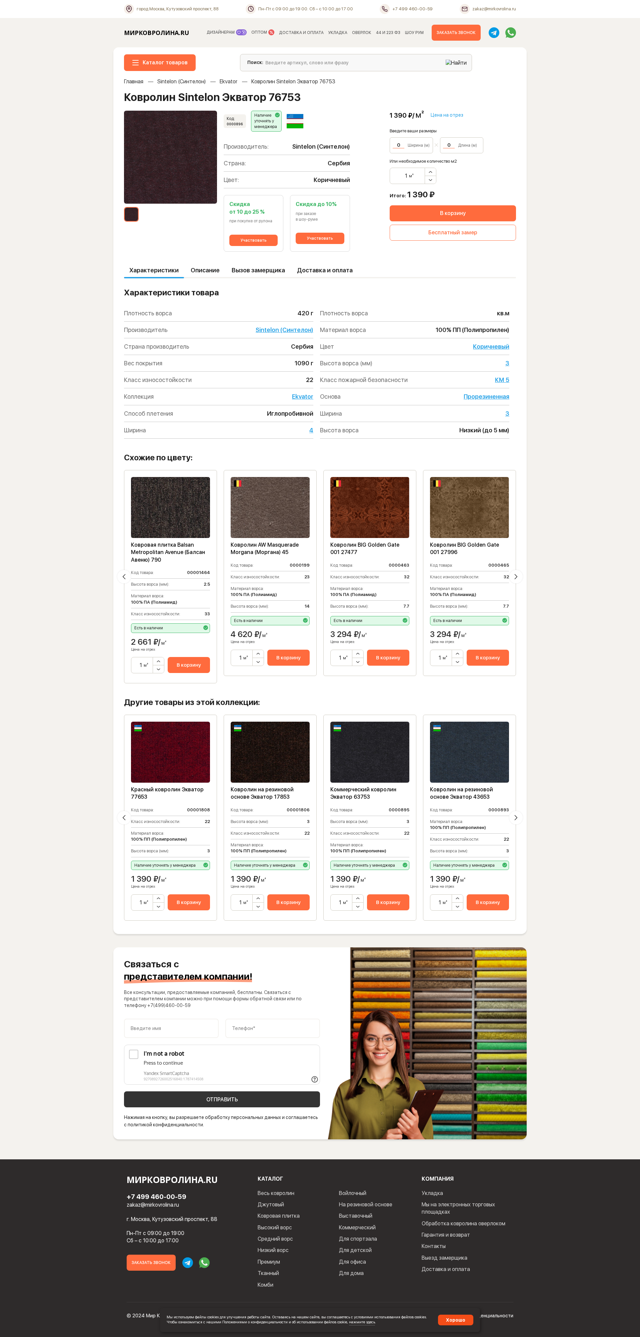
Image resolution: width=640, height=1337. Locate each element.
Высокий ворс (275, 1227)
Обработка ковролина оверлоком (463, 1223)
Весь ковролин (276, 1193)
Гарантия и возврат (446, 1235)
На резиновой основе (365, 1204)
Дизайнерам (221, 32)
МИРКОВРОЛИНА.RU (156, 33)
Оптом (259, 32)
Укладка (432, 1193)
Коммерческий (357, 1227)
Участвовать (254, 240)
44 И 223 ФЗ (388, 32)
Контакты (434, 1246)
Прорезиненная (486, 396)
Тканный (268, 1273)
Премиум (269, 1262)
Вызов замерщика (258, 270)
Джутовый (271, 1204)
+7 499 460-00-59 (156, 1197)
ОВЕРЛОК (361, 32)
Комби (265, 1285)
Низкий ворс (273, 1250)
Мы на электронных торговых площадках (458, 1208)
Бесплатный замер (452, 232)
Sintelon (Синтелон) (181, 81)
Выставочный (355, 1216)
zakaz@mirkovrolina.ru (153, 1205)
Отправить (222, 1099)
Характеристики (154, 270)
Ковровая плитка (279, 1216)
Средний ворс (275, 1239)
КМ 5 (502, 379)
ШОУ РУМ (414, 32)
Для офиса (352, 1262)
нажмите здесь (362, 1322)
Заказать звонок (456, 32)
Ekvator (228, 81)
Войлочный (352, 1193)
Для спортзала (358, 1239)
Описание (205, 270)
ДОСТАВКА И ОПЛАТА (301, 32)
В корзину (453, 213)
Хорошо (455, 1320)
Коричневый (491, 346)
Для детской (355, 1250)
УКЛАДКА (337, 32)
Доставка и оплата (325, 270)
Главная (133, 81)
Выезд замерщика (444, 1258)
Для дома (351, 1273)
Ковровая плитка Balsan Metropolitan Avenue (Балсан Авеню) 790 (168, 552)
